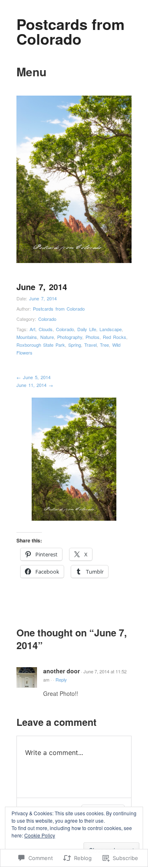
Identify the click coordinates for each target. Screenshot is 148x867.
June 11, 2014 (34, 385)
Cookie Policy (39, 835)
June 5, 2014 (33, 377)
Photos (92, 337)
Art (32, 329)
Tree (104, 344)
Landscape (110, 329)
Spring (74, 344)
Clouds (46, 329)
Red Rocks (114, 337)
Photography (69, 337)
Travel (90, 344)
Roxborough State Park (40, 344)
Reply (61, 679)
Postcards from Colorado (70, 31)
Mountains (26, 337)
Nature (47, 337)
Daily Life (86, 329)
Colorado (47, 319)
